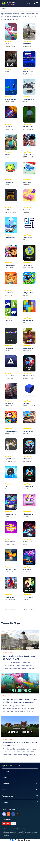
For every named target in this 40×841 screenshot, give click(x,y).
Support (5, 802)
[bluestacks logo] (8, 3)
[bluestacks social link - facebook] (13, 814)
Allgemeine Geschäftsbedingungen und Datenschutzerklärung (19, 832)
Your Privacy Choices (22, 840)
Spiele (4, 778)
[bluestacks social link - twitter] (17, 814)
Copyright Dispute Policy (9, 834)
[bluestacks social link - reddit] (8, 814)
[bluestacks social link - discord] (4, 814)
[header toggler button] (37, 3)
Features (5, 784)
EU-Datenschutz (21, 834)
